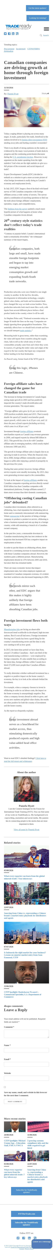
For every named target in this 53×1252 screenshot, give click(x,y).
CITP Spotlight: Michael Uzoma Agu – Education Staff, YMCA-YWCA (14, 1143)
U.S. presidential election (23, 157)
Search (46, 35)
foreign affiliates (26, 431)
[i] (17, 33)
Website (7, 1073)
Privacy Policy (29, 1248)
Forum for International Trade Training (22, 1247)
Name (7, 1045)
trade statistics (25, 330)
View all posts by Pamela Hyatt (26, 830)
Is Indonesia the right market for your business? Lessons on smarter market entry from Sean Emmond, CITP (25, 954)
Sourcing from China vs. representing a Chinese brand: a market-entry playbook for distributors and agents (25, 915)
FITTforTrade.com (26, 1214)
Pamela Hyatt (12, 94)
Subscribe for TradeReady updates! (26, 1191)
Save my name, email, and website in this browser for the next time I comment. (25, 1094)
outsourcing (14, 516)
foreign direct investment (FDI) (34, 140)
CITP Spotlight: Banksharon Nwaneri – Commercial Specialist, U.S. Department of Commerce (22, 994)
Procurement (9, 49)
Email (7, 1059)
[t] (5, 33)
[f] (9, 33)
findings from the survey (18, 209)
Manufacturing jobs (12, 629)
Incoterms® (21, 49)
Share (44, 93)
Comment (9, 1027)
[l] (13, 33)
